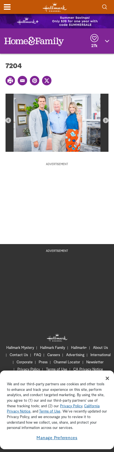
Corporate (25, 362)
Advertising (75, 355)
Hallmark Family (52, 348)
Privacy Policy (28, 369)
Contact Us (19, 355)
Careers (53, 355)
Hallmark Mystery (20, 348)
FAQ (37, 355)
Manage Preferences (57, 438)
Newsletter (95, 362)
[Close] (107, 378)
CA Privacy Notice (88, 369)
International (100, 355)
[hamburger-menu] (7, 7)
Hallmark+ (79, 348)
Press (43, 362)
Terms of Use (56, 369)
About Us (100, 348)
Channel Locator (67, 362)
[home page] (54, 7)
